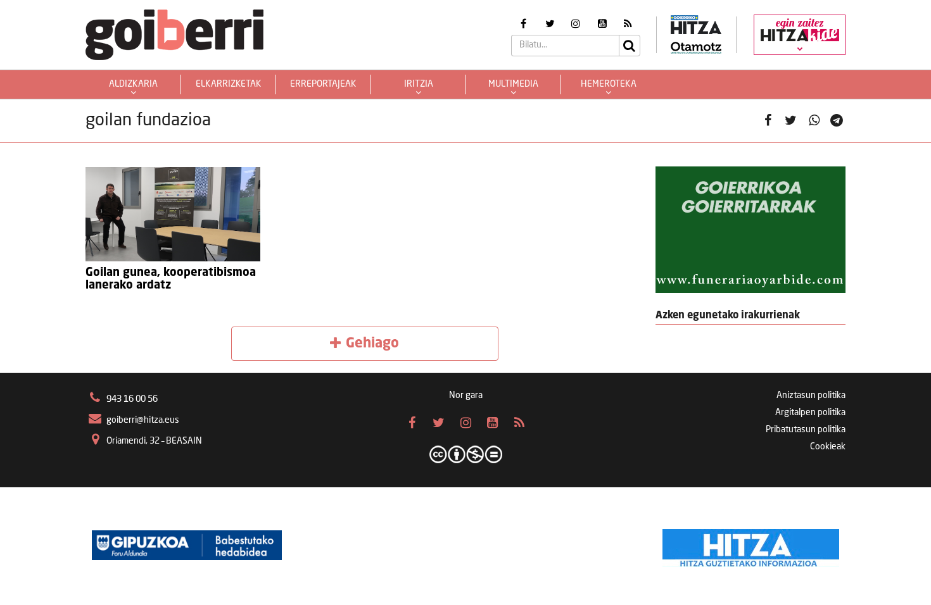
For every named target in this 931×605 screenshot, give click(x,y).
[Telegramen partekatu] (837, 121)
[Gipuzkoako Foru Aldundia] (187, 545)
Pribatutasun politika (806, 429)
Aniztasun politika (811, 395)
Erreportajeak (323, 84)
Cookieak (828, 446)
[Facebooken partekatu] (767, 121)
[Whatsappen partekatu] (814, 121)
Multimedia (513, 84)
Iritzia (418, 84)
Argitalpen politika (810, 412)
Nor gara (466, 395)
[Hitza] (750, 545)
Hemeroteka (608, 84)
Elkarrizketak (229, 84)
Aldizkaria (133, 84)
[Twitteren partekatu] (790, 121)
